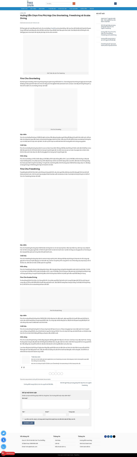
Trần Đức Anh (35, 22)
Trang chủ (24, 8)
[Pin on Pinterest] (58, 373)
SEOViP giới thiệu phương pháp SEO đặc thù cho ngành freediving (108, 26)
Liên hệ (92, 8)
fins (62, 82)
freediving (54, 28)
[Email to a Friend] (56, 373)
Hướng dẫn (83, 8)
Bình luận (25, 398)
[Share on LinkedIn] (61, 373)
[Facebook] (21, 367)
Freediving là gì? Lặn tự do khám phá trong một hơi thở (109, 44)
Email (47, 412)
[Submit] (74, 3)
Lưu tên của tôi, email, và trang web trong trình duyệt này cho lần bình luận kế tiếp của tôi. (49, 419)
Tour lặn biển (73, 8)
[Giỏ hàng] (115, 3)
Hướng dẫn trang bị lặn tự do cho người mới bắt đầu (38, 384)
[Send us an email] (114, 436)
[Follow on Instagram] (108, 436)
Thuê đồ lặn (52, 8)
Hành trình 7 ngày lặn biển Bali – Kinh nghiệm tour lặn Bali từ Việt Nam (108, 20)
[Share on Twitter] (53, 373)
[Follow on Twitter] (111, 436)
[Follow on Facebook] (105, 436)
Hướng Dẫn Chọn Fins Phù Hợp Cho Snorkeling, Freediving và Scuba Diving (108, 33)
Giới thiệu (33, 8)
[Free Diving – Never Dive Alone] (32, 3)
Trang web (72, 412)
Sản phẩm (41, 8)
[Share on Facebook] (50, 373)
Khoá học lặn (62, 8)
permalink (48, 379)
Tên (23, 412)
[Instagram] (24, 367)
